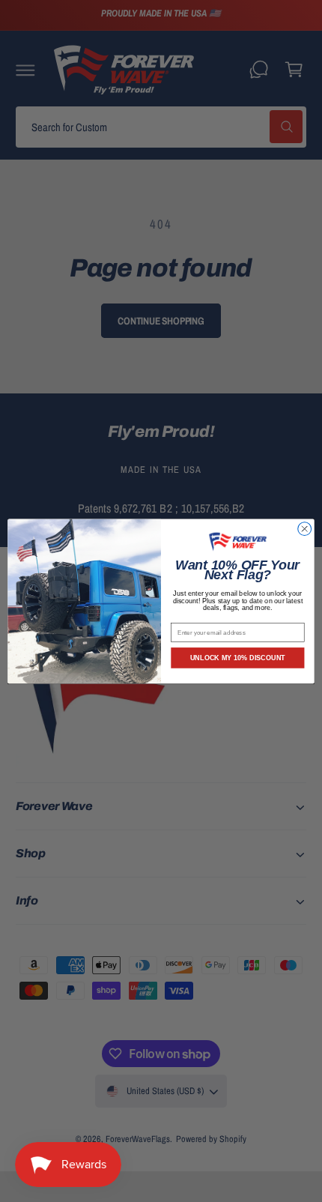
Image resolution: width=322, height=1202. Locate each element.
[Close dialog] (305, 528)
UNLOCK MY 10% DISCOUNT (237, 657)
